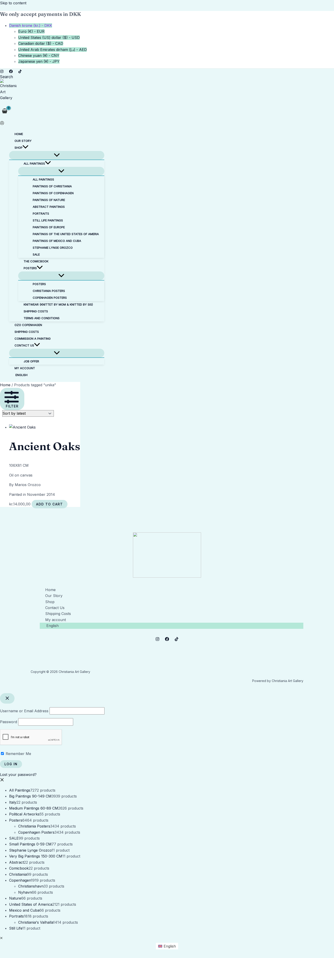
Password (8, 722)
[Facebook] (11, 72)
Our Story (53, 595)
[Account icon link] (2, 124)
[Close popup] (7, 698)
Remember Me (18, 753)
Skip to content (13, 3)
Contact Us (55, 607)
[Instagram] (2, 72)
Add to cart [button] (49, 504)
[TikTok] (20, 72)
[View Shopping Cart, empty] (5, 111)
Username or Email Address (24, 711)
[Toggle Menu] (56, 155)
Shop (50, 601)
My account (55, 619)
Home (5, 385)
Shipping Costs (58, 613)
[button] (6, 76)
